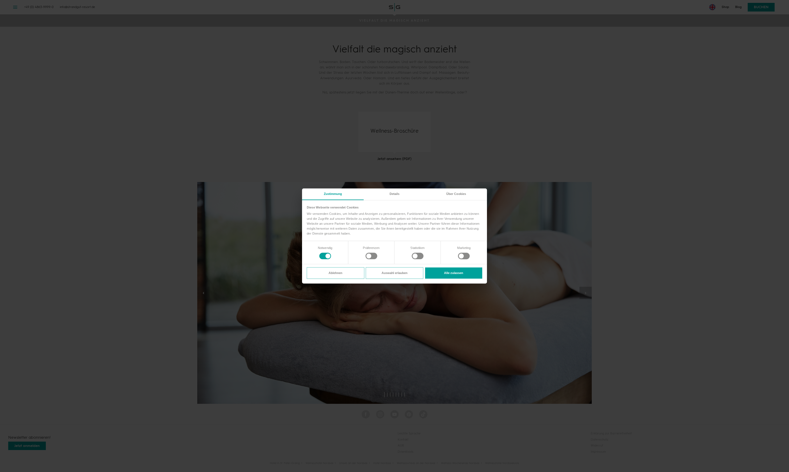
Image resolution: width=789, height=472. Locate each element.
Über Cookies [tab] (456, 194)
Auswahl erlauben (394, 273)
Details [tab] (395, 194)
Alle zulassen (453, 273)
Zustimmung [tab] (333, 194)
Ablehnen (335, 273)
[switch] (369, 256)
